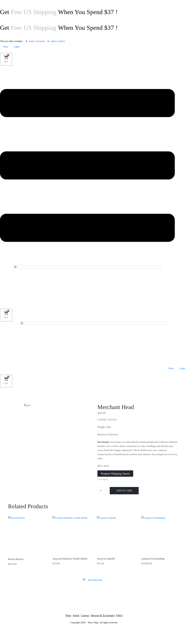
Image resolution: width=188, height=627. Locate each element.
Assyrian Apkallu (106, 558)
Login (17, 46)
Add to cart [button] (27, 550)
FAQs (119, 615)
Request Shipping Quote (115, 473)
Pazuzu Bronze (16, 559)
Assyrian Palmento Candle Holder (70, 558)
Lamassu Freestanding (152, 558)
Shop (5, 46)
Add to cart (124, 490)
